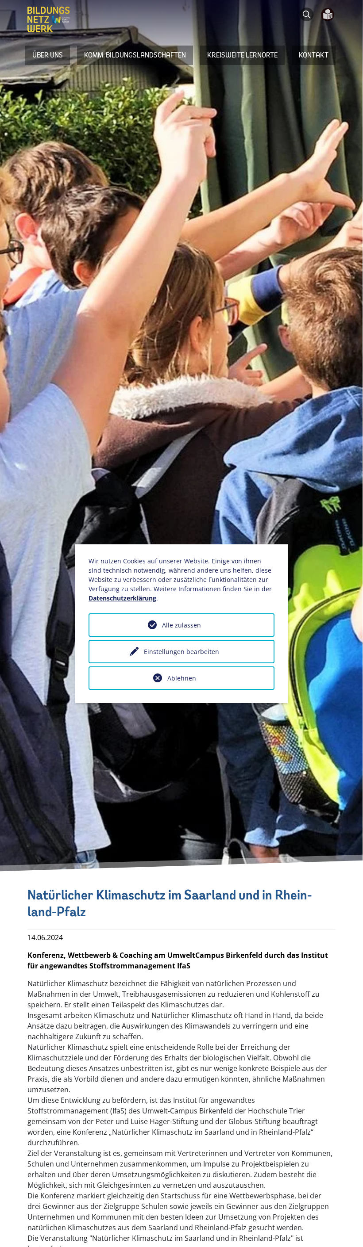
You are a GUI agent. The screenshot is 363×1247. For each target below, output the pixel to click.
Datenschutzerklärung (122, 598)
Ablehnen (181, 678)
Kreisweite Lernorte (242, 55)
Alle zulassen (181, 625)
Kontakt (313, 55)
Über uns (47, 55)
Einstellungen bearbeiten (181, 651)
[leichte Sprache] (324, 15)
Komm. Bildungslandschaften (135, 55)
